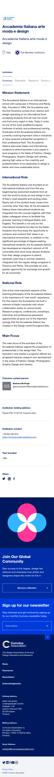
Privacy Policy (7, 769)
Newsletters (8, 677)
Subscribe (47, 625)
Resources (7, 670)
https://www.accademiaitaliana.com (19, 437)
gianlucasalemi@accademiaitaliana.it (30, 386)
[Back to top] (47, 637)
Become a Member (27, 588)
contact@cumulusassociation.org (18, 749)
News (5, 664)
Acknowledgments (11, 683)
